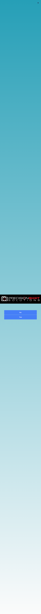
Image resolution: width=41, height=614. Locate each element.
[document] (20, 307)
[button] (38, 3)
